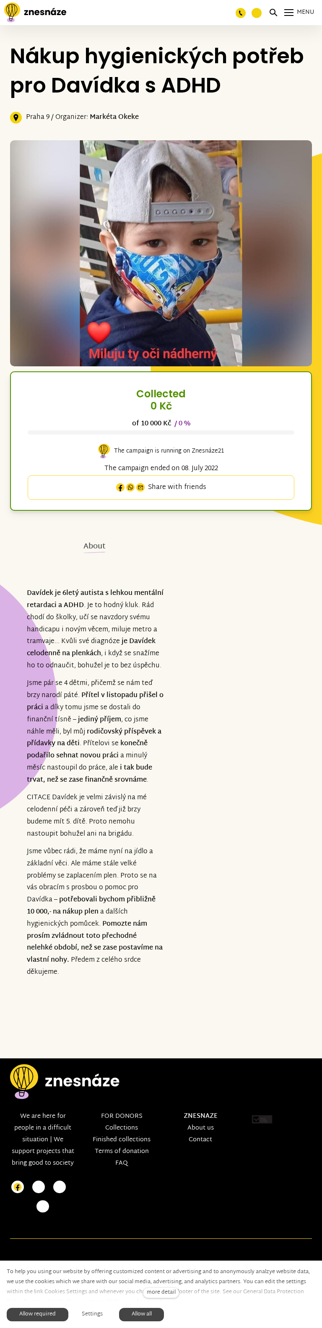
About (94, 546)
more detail (161, 1292)
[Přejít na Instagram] (38, 1187)
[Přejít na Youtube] (59, 1187)
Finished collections (122, 1139)
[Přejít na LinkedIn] (42, 1207)
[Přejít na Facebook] (17, 1187)
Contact (200, 1139)
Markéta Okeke (114, 117)
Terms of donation (122, 1151)
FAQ (121, 1163)
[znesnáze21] (35, 13)
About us (200, 1128)
